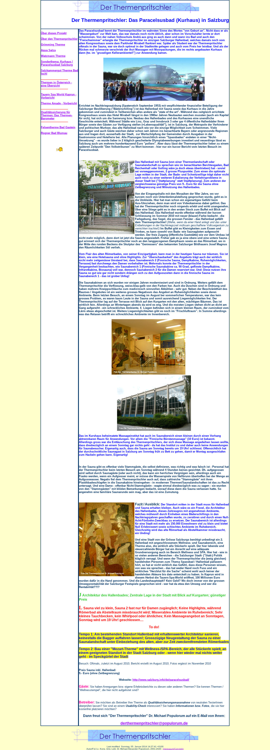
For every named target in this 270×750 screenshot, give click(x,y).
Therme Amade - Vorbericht (59, 103)
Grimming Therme (53, 44)
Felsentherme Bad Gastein (58, 127)
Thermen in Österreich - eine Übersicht (56, 84)
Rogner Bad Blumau (54, 133)
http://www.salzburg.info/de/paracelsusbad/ (160, 679)
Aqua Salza (48, 50)
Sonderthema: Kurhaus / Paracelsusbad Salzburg (57, 63)
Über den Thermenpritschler (59, 38)
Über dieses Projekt (53, 33)
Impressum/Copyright (173, 749)
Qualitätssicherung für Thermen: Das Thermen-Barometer (56, 115)
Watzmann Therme (53, 56)
